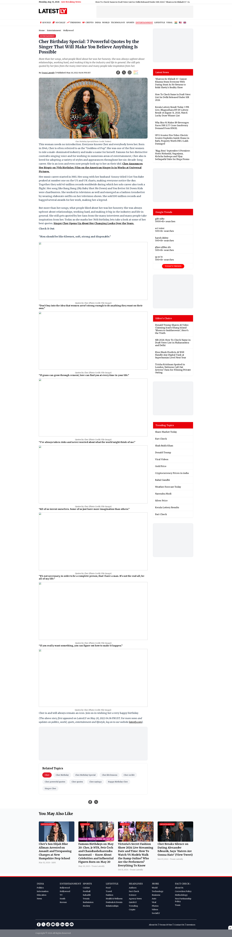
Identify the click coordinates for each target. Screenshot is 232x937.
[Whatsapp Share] (130, 72)
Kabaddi (86, 895)
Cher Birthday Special (85, 775)
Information (42, 891)
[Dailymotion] (48, 924)
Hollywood (65, 891)
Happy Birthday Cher (118, 782)
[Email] (72, 924)
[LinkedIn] (62, 924)
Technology (157, 891)
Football (86, 891)
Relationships (112, 906)
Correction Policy (183, 891)
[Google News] (67, 924)
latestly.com (135, 722)
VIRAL (169, 22)
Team (177, 905)
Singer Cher (50, 788)
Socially (60, 22)
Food (108, 888)
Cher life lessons (109, 775)
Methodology (181, 895)
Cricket (86, 888)
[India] (176, 22)
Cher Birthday (62, 775)
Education (41, 895)
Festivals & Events (114, 902)
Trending (75, 22)
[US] (180, 22)
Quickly (46, 22)
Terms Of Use (165, 925)
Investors (190, 925)
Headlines (136, 883)
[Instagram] (58, 924)
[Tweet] (96, 802)
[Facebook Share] (118, 72)
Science (132, 895)
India (40, 883)
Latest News (162, 72)
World (154, 888)
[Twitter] (43, 924)
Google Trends (163, 212)
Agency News (135, 898)
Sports (87, 883)
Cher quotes (77, 782)
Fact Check (134, 891)
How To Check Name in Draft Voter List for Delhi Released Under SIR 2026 (105, 2)
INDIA (98, 22)
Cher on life (129, 775)
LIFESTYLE (159, 22)
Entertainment (70, 883)
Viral (154, 902)
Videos (155, 909)
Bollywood (65, 888)
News (39, 898)
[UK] (185, 22)
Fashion (109, 895)
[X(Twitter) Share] (124, 72)
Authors (132, 888)
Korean (63, 902)
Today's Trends (173, 266)
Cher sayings (95, 782)
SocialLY (156, 913)
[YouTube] (53, 924)
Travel (109, 891)
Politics (40, 888)
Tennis (86, 898)
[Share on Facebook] (90, 802)
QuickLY (133, 902)
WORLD (106, 22)
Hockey (86, 906)
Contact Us (179, 925)
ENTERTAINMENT (144, 22)
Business (156, 895)
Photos (155, 906)
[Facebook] (39, 924)
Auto (154, 898)
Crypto (90, 22)
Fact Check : (183, 883)
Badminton (88, 902)
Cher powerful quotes (55, 782)
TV (61, 895)
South (62, 898)
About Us (179, 888)
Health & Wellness (114, 898)
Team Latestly (48, 73)
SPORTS (130, 22)
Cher (47, 775)
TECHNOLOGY (118, 22)
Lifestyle (112, 883)
